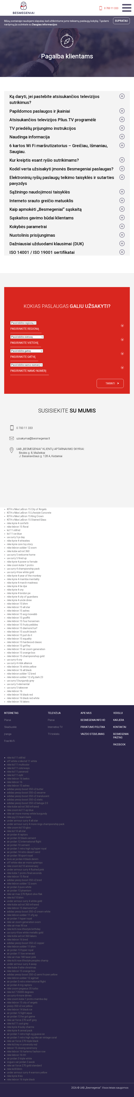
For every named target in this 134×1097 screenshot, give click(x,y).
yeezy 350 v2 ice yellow (20, 1006)
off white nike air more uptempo (25, 862)
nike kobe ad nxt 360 (18, 551)
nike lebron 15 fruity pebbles (22, 624)
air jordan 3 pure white (19, 887)
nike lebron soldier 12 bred (21, 673)
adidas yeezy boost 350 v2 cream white (28, 911)
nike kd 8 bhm (14, 1069)
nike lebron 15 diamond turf (22, 628)
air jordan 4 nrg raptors (19, 985)
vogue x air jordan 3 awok (21, 1062)
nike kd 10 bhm (15, 897)
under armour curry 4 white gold (24, 901)
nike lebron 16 (14, 691)
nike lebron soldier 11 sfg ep (22, 915)
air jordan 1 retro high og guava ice (26, 1034)
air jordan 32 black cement (21, 838)
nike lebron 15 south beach (21, 631)
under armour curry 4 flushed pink (25, 869)
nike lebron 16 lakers (18, 701)
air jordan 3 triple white (19, 1058)
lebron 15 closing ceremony (22, 1048)
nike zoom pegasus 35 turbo (22, 988)
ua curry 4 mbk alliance (19, 663)
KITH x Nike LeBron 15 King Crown (25, 516)
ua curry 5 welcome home (21, 554)
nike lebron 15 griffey (18, 645)
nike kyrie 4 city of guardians (22, 596)
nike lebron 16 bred (17, 939)
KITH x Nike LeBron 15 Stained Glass (26, 519)
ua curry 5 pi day (16, 537)
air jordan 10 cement (18, 845)
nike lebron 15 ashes (18, 610)
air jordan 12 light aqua (19, 1013)
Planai (7, 720)
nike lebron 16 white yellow (21, 666)
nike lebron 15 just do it (19, 635)
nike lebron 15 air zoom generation (26, 649)
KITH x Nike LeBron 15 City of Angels (27, 509)
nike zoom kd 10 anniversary (22, 866)
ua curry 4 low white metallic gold (25, 932)
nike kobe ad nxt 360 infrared (23, 806)
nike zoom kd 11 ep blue (20, 810)
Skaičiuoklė (10, 727)
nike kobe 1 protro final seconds (24, 873)
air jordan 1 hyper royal (19, 918)
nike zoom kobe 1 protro (20, 565)
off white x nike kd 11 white (22, 761)
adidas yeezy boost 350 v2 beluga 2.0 (27, 803)
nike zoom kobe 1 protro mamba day (27, 999)
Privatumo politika (93, 727)
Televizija (54, 713)
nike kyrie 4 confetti (17, 523)
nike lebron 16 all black (19, 670)
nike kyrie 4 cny (15, 589)
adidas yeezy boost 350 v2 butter (25, 789)
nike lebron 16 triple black (21, 1079)
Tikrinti (110, 383)
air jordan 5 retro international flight (26, 981)
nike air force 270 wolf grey (22, 1020)
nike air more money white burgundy (27, 813)
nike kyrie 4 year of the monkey (24, 575)
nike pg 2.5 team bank (19, 817)
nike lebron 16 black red (20, 694)
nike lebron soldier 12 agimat (23, 978)
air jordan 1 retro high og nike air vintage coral (32, 1037)
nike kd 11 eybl (15, 775)
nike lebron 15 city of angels (22, 1002)
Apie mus (86, 713)
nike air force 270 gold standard (24, 1065)
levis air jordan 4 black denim (22, 859)
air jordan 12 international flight (24, 841)
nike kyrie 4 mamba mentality (23, 579)
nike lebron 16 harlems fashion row (26, 1051)
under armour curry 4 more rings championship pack (35, 824)
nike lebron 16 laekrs (18, 778)
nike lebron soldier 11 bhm (21, 946)
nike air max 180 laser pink (21, 957)
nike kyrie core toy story (20, 544)
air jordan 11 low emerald (21, 953)
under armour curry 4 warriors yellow (27, 1072)
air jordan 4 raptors (17, 834)
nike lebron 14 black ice (19, 1009)
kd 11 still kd (13, 530)
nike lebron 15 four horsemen (23, 621)
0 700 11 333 (111, 8)
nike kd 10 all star (16, 831)
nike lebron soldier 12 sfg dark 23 (25, 677)
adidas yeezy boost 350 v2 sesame (26, 792)
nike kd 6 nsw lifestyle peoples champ (27, 960)
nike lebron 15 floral (17, 526)
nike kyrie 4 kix (15, 1076)
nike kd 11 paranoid (17, 771)
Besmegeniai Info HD (93, 720)
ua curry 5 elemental (18, 684)
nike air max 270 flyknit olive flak (24, 894)
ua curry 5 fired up (17, 558)
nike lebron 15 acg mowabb (22, 614)
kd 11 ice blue (14, 533)
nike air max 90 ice (17, 925)
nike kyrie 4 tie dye (17, 586)
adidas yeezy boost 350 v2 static (25, 799)
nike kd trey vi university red (22, 1044)
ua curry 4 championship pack (23, 568)
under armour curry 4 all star (22, 820)
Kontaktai (119, 727)
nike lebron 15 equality (19, 638)
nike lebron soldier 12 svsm (22, 547)
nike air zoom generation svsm (24, 922)
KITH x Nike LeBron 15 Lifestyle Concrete (29, 512)
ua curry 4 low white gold (20, 572)
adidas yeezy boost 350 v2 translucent (28, 796)
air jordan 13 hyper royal (20, 950)
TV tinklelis (53, 734)
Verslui (118, 713)
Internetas (11, 713)
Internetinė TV (55, 727)
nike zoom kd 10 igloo (19, 827)
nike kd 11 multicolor (18, 764)
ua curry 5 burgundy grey (20, 680)
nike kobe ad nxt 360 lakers (22, 936)
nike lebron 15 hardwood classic (24, 642)
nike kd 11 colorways (18, 768)
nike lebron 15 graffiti (18, 617)
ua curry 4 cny (14, 659)
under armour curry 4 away (22, 964)
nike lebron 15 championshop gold (25, 656)
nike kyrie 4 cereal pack (19, 1030)
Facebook (119, 744)
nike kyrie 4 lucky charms (20, 1027)
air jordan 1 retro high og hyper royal (26, 848)
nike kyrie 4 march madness (22, 582)
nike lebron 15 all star (18, 607)
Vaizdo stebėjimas (93, 734)
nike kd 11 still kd (16, 757)
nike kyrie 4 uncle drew (19, 600)
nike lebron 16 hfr (16, 1055)
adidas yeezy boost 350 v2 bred (24, 880)
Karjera (118, 720)
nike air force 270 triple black (22, 1041)
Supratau (121, 20)
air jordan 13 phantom (19, 890)
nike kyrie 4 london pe (19, 593)
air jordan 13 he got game (21, 1016)
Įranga (7, 734)
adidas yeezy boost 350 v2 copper (25, 943)
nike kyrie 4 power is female (22, 561)
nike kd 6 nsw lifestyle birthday (23, 929)
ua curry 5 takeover (17, 687)
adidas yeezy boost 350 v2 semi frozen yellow (32, 974)
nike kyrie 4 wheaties (18, 540)
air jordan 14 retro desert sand (23, 852)
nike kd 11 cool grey (17, 1023)
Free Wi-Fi (9, 741)
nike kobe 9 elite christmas (21, 967)
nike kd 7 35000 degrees (20, 992)
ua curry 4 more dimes (19, 995)
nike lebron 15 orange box (21, 652)
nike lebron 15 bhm (17, 603)
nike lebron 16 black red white (23, 698)
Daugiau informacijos (44, 24)
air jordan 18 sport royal (20, 855)
